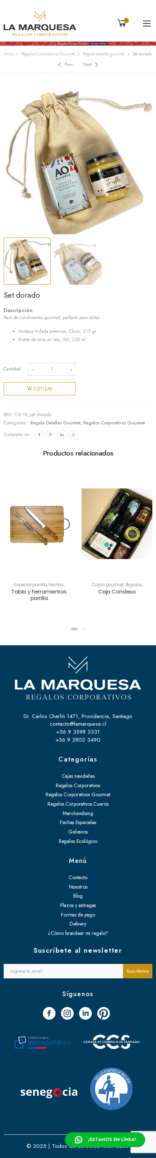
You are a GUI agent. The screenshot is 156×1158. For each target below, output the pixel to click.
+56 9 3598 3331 (78, 732)
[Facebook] (39, 435)
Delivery (78, 923)
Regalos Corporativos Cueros (78, 803)
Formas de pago (78, 914)
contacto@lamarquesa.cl (78, 724)
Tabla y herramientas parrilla (39, 595)
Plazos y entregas (78, 905)
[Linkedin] (62, 435)
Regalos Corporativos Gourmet (48, 54)
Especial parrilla (30, 585)
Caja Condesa (117, 591)
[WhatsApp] (73, 435)
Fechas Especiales (78, 822)
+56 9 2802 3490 (78, 740)
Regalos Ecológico (78, 841)
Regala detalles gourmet (103, 54)
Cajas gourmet (107, 585)
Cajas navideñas (78, 776)
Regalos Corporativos (78, 785)
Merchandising (78, 813)
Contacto (78, 877)
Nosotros (78, 886)
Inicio (8, 54)
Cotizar (43, 389)
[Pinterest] (51, 435)
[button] (74, 629)
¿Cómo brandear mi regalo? (78, 933)
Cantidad (12, 369)
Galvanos (78, 831)
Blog (78, 895)
